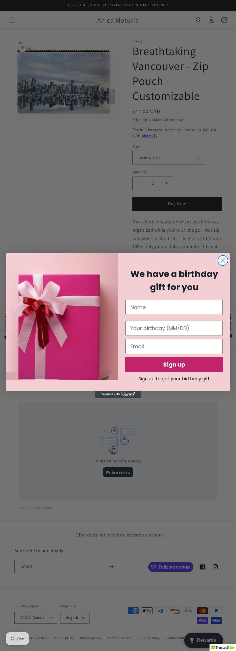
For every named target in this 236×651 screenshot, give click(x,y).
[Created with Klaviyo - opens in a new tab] (118, 394)
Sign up (174, 365)
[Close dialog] (223, 260)
